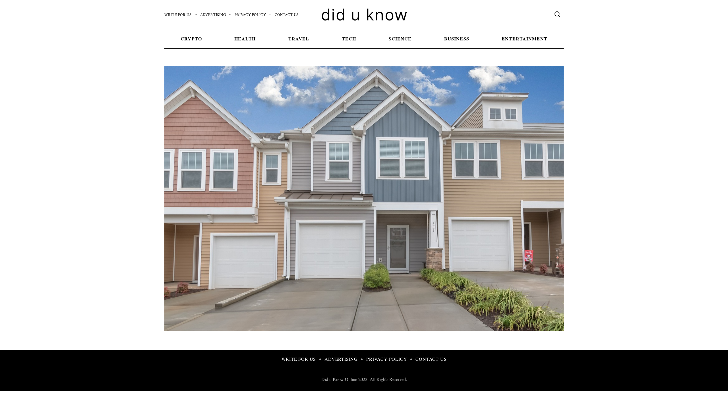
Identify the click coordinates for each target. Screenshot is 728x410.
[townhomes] (399, 329)
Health (245, 38)
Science (400, 38)
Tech (349, 38)
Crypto (191, 38)
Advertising (213, 14)
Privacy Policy (250, 14)
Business (456, 38)
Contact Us (287, 14)
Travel (298, 38)
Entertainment (524, 38)
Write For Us (178, 14)
